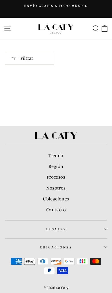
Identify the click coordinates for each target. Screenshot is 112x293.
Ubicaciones (56, 199)
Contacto (56, 209)
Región (56, 166)
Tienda (56, 155)
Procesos (56, 177)
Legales (56, 229)
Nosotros (55, 188)
